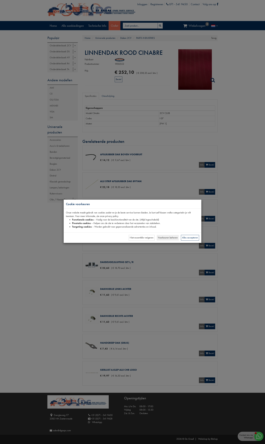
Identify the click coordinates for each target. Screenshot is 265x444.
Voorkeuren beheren (168, 237)
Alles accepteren (190, 237)
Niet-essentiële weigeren (142, 237)
